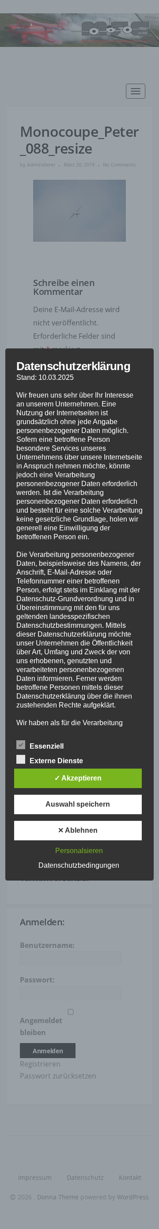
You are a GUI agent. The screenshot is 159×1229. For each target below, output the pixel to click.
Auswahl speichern (77, 804)
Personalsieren (79, 850)
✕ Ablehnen (78, 830)
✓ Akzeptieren (78, 778)
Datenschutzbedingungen (78, 865)
